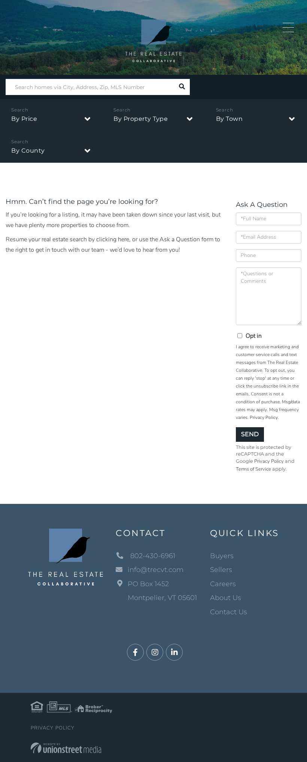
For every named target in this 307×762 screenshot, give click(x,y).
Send (250, 434)
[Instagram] (155, 652)
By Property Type (140, 118)
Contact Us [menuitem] (228, 612)
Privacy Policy (264, 417)
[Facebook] (135, 652)
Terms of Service (253, 469)
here (123, 239)
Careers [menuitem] (223, 584)
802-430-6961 (151, 556)
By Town (229, 118)
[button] (182, 87)
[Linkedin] (174, 652)
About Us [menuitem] (225, 598)
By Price (24, 118)
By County (28, 150)
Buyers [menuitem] (222, 556)
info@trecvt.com (155, 570)
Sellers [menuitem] (221, 570)
